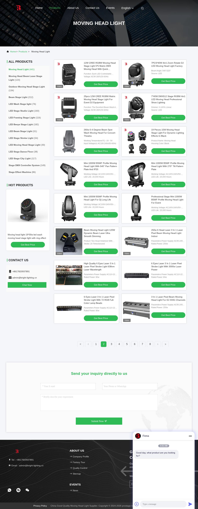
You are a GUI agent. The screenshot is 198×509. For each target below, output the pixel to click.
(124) (25, 78)
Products (55, 7)
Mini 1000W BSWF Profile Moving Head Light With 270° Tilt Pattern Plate (167, 166)
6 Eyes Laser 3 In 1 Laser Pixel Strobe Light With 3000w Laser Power (166, 266)
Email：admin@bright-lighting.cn (27, 465)
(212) (21, 97)
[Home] (18, 7)
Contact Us (92, 7)
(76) (22, 104)
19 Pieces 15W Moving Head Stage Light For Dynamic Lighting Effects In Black (167, 132)
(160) (24, 111)
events (110, 7)
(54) (23, 138)
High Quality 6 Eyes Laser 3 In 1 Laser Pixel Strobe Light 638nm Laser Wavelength (99, 266)
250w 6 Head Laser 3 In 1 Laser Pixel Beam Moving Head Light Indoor (167, 233)
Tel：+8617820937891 (22, 460)
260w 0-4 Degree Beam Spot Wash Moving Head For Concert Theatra (99, 132)
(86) (22, 172)
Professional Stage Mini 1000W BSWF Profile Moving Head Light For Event (167, 199)
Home (39, 7)
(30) (27, 145)
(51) (23, 131)
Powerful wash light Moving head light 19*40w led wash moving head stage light (26, 238)
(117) (22, 158)
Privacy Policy (40, 506)
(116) (25, 117)
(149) (27, 165)
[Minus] (190, 436)
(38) (23, 151)
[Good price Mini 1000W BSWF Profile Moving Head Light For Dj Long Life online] (69, 208)
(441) (22, 69)
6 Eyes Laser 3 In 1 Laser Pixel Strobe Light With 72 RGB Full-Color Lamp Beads (99, 300)
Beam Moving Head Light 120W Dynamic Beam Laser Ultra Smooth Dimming (99, 233)
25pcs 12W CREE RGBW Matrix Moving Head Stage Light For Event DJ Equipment (99, 99)
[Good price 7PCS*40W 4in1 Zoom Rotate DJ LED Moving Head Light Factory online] (136, 74)
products (23, 51)
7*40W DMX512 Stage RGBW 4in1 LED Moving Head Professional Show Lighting (168, 99)
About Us (73, 7)
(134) (27, 88)
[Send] (190, 504)
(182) (24, 124)
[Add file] (137, 504)
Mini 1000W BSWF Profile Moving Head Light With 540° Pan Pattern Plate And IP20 (100, 166)
